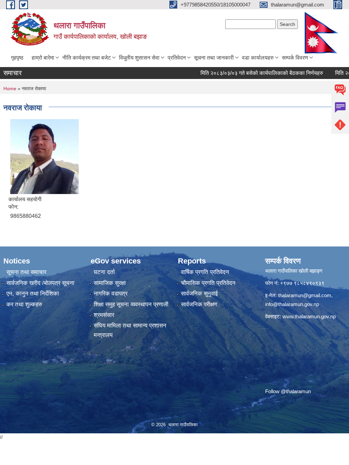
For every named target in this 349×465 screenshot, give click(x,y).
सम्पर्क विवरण (295, 58)
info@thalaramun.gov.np (292, 304)
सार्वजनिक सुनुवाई (199, 293)
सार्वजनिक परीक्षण (199, 304)
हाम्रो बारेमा (43, 58)
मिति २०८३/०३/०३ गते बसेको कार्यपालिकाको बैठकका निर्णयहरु (252, 73)
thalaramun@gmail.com (304, 295)
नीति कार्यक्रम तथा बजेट (86, 58)
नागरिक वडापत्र (110, 293)
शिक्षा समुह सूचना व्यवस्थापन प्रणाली (131, 304)
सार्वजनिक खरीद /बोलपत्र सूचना (40, 283)
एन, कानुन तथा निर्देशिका (32, 293)
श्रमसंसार (104, 315)
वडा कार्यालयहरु (258, 58)
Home (9, 88)
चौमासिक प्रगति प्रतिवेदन (208, 283)
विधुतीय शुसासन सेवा (139, 58)
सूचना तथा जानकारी (214, 58)
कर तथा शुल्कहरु (24, 304)
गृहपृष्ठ (17, 58)
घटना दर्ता (104, 272)
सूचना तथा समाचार (26, 272)
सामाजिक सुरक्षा (110, 283)
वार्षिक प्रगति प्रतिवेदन (205, 272)
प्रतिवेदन (177, 58)
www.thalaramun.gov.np (309, 316)
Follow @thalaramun (288, 391)
